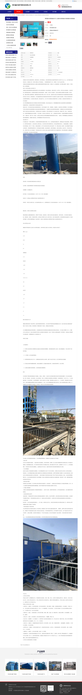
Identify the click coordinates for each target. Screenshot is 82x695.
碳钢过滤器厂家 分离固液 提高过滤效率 (11, 57)
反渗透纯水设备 (9, 42)
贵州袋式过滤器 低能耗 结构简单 (11, 62)
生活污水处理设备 (10, 24)
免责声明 (19, 690)
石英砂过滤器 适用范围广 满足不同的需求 (11, 55)
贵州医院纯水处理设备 (69, 674)
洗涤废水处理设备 (10, 37)
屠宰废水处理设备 (10, 35)
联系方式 (63, 11)
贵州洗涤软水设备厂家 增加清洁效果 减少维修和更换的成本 (11, 77)
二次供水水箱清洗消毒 (11, 45)
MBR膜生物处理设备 (10, 40)
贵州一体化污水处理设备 (11, 27)
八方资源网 (15, 690)
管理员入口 (23, 690)
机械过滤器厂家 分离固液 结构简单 (11, 72)
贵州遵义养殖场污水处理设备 (55, 674)
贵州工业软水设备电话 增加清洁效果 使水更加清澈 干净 (11, 74)
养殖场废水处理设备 (10, 32)
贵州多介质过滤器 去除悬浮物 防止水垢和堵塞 (11, 64)
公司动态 (45, 11)
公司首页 (9, 11)
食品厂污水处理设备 (26, 674)
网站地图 (27, 690)
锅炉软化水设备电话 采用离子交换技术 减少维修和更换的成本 (11, 67)
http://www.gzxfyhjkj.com (25, 644)
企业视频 (27, 11)
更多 (16, 52)
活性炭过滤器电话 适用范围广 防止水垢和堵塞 (11, 69)
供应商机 (18, 11)
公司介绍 (36, 11)
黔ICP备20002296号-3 (20, 686)
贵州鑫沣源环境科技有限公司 (29, 686)
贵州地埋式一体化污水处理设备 (13, 22)
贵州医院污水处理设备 (11, 29)
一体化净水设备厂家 (12, 674)
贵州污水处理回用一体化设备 (40, 674)
